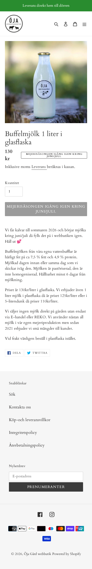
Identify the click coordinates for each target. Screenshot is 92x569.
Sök (12, 394)
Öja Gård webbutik (37, 554)
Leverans (39, 166)
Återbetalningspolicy (27, 445)
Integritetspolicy (23, 432)
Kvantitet (12, 182)
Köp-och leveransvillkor (29, 420)
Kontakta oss (20, 407)
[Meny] (84, 24)
